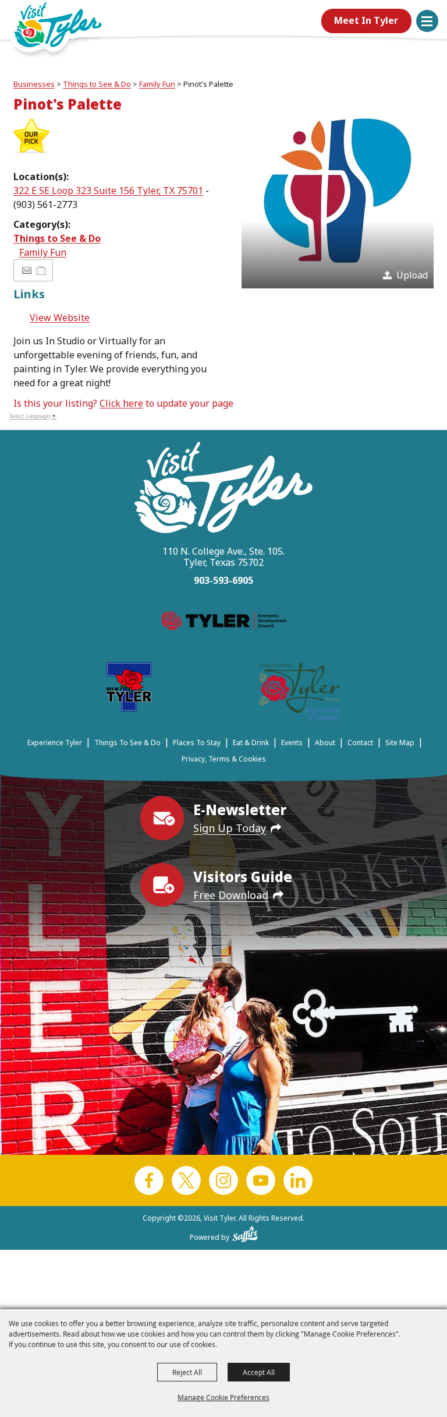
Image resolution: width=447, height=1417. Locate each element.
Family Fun (157, 84)
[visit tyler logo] (223, 489)
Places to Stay (197, 743)
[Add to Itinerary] (42, 270)
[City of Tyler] (129, 688)
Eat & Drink (251, 743)
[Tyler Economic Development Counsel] (223, 623)
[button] (427, 21)
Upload (412, 275)
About (325, 743)
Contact (360, 743)
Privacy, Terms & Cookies (224, 759)
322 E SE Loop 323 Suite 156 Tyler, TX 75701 (108, 190)
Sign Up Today (229, 828)
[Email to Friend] (27, 270)
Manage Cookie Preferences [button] (223, 1397)
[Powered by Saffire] (245, 1232)
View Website (60, 317)
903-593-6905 (223, 580)
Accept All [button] (259, 1372)
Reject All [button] (187, 1372)
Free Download (230, 895)
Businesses (34, 84)
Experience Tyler (54, 743)
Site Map (399, 743)
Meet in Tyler (366, 20)
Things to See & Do (97, 84)
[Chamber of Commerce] (299, 693)
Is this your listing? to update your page (123, 403)
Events (292, 743)
